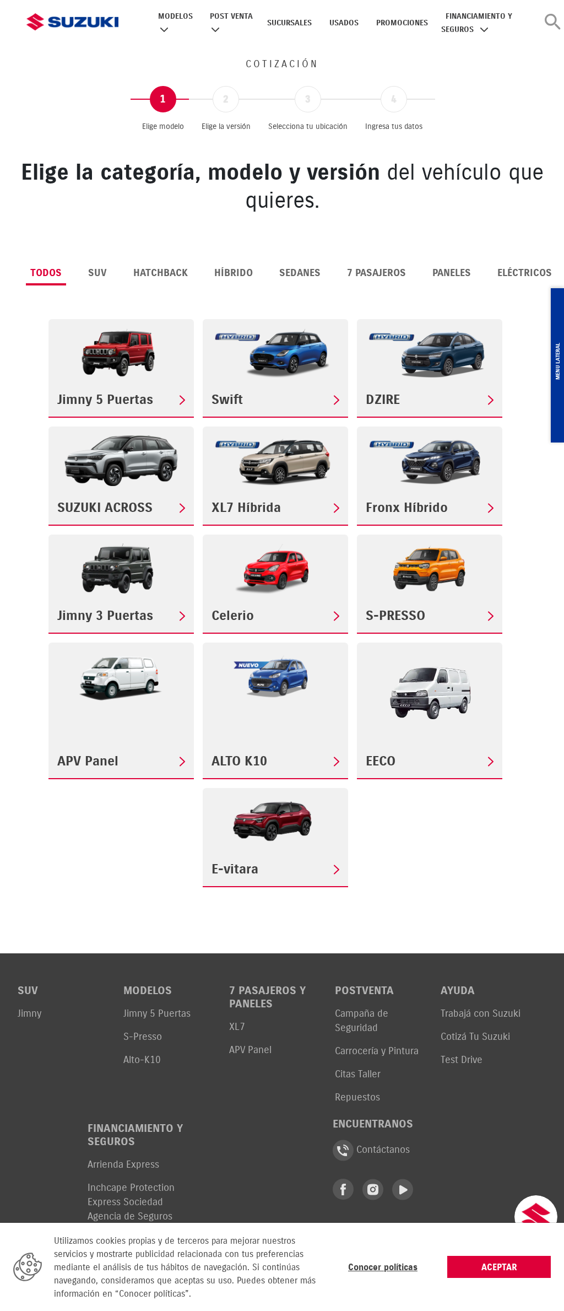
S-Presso (142, 1036)
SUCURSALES (289, 23)
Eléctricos (524, 272)
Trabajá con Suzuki (480, 1013)
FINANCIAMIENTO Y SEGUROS (476, 23)
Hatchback (160, 272)
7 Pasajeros (376, 272)
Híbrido (233, 272)
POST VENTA (231, 16)
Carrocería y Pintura (377, 1050)
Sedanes (300, 272)
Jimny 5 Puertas (157, 1013)
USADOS (344, 23)
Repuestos (357, 1097)
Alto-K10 (142, 1059)
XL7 (237, 1026)
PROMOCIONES (402, 23)
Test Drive (461, 1059)
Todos (46, 272)
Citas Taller (358, 1073)
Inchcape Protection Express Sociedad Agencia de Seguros (131, 1201)
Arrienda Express (123, 1164)
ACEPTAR (499, 1266)
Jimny (29, 1013)
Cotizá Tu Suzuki (475, 1036)
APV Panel (250, 1049)
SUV (97, 272)
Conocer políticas (382, 1266)
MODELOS (175, 16)
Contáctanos (382, 1149)
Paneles (451, 272)
